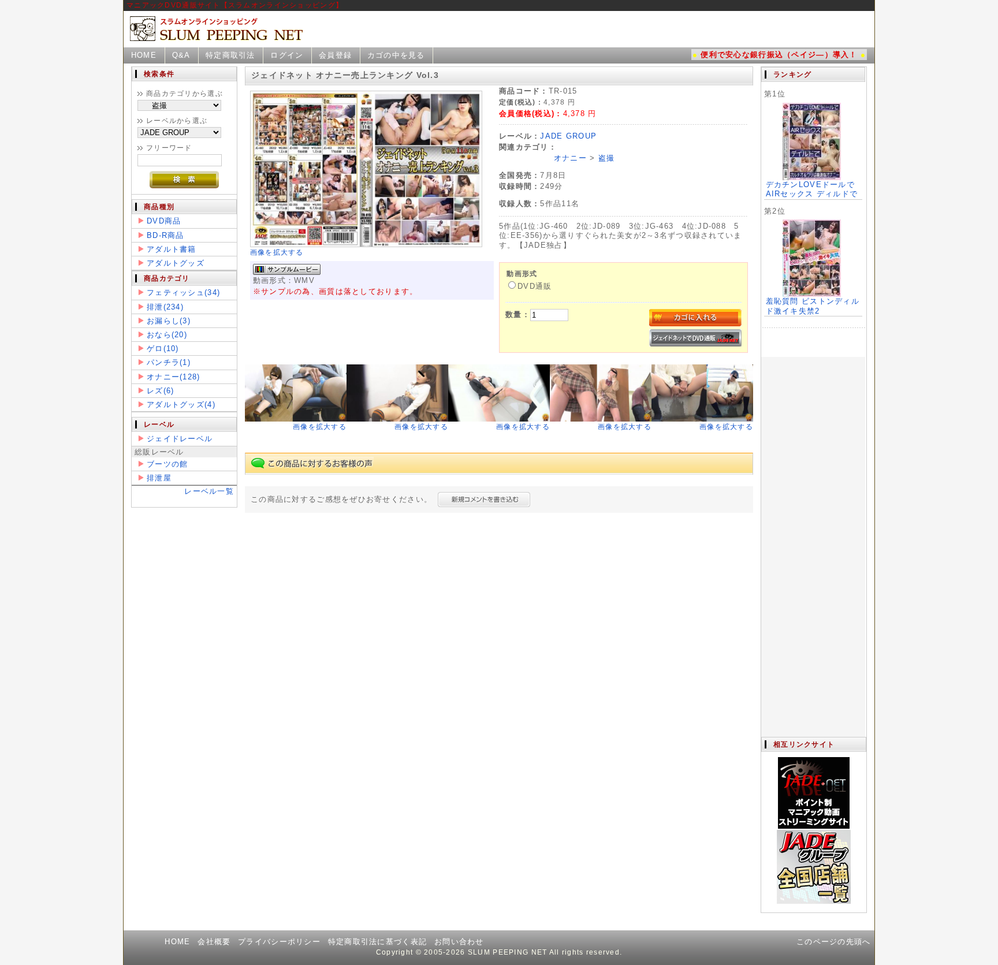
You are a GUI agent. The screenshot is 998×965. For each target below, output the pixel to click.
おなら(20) (167, 334)
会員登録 (335, 55)
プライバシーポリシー (279, 941)
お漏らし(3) (169, 320)
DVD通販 (534, 286)
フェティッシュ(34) (183, 292)
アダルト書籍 (171, 249)
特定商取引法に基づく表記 (377, 941)
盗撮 (606, 158)
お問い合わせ (459, 941)
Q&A (181, 55)
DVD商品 (164, 221)
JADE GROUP (568, 136)
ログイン (286, 55)
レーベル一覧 (209, 491)
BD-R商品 (165, 235)
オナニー (570, 158)
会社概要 (214, 941)
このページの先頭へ (833, 941)
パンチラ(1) (169, 362)
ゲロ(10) (163, 348)
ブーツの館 (167, 464)
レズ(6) (160, 390)
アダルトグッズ (175, 263)
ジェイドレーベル (180, 438)
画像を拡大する (277, 252)
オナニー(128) (173, 376)
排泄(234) (165, 307)
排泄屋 (159, 478)
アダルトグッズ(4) (181, 404)
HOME (144, 55)
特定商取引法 (230, 55)
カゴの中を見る (396, 55)
